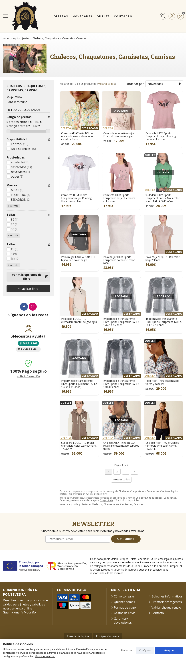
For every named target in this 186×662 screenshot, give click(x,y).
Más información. (45, 656)
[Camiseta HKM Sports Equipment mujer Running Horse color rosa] (163, 110)
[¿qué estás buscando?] (163, 16)
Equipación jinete (107, 636)
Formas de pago (125, 607)
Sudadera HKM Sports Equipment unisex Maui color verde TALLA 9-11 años (162, 198)
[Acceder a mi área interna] (172, 16)
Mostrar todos (106, 83)
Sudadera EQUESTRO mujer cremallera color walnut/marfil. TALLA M (79, 446)
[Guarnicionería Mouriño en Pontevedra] (25, 16)
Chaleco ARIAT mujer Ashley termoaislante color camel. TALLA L (162, 446)
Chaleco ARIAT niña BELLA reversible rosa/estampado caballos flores (77, 136)
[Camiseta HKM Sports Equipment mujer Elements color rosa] (121, 172)
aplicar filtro (30, 289)
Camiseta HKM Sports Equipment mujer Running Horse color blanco (76, 198)
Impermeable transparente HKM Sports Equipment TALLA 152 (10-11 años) (79, 384)
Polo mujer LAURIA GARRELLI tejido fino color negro (78, 258)
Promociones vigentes (166, 602)
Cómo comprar (124, 596)
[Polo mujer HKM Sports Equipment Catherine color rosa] (121, 234)
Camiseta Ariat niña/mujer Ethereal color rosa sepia (118, 134)
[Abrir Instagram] (32, 306)
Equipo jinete (106, 500)
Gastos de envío (125, 613)
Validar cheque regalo (166, 607)
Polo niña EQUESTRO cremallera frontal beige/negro (79, 320)
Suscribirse (126, 539)
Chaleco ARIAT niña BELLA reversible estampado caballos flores (121, 446)
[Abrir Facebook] (24, 306)
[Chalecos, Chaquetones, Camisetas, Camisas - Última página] (125, 472)
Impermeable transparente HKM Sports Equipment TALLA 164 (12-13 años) (163, 322)
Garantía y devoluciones (123, 621)
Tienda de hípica (78, 636)
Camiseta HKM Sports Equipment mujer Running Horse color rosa (160, 136)
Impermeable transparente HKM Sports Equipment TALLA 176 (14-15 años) (121, 322)
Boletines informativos (167, 596)
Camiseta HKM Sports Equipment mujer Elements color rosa (119, 198)
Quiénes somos (124, 602)
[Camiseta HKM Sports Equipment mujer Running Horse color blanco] (79, 172)
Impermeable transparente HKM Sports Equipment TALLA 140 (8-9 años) (121, 384)
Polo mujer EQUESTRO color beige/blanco (162, 258)
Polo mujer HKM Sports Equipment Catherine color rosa (119, 260)
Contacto (157, 613)
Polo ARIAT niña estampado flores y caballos (162, 382)
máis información (28, 376)
